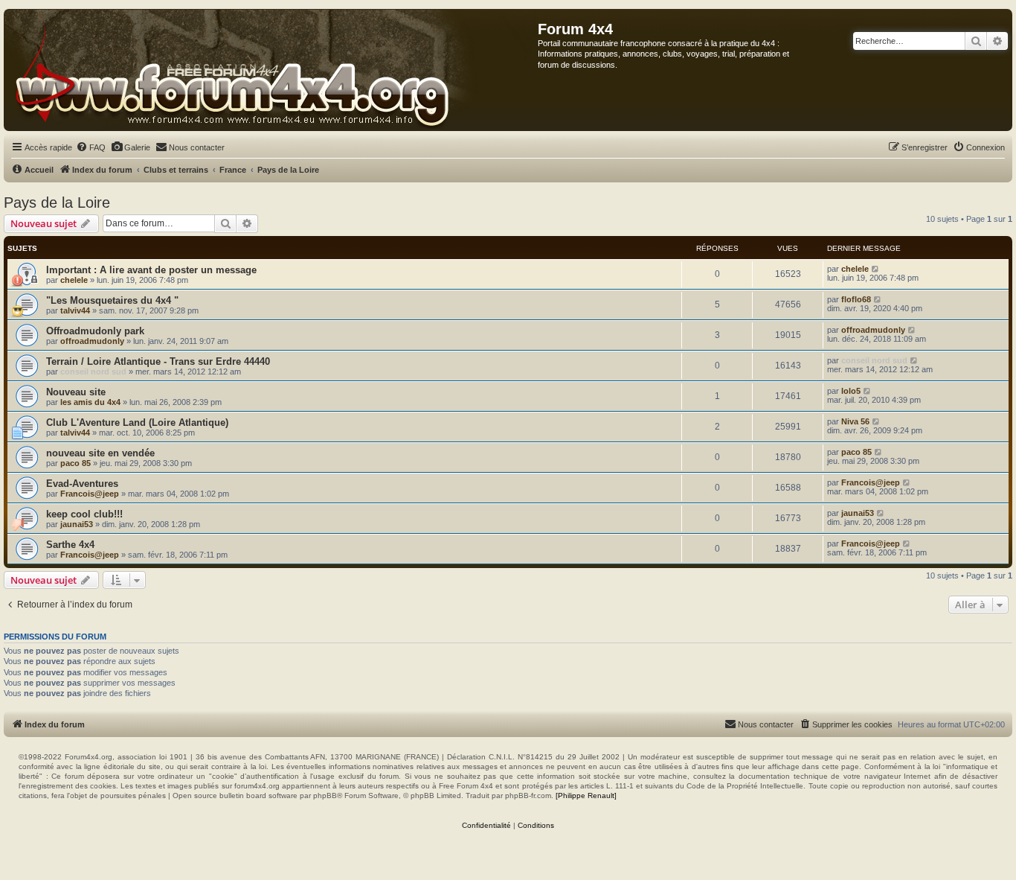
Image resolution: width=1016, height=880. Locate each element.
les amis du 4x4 (90, 402)
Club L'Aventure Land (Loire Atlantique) (137, 422)
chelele (74, 279)
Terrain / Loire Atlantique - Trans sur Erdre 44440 (158, 361)
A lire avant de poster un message (178, 269)
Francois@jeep (89, 493)
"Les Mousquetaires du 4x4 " (112, 300)
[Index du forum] (271, 70)
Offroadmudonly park (95, 331)
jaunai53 (76, 524)
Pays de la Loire (57, 202)
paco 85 (75, 463)
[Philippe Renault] (586, 795)
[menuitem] (91, 147)
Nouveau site (76, 392)
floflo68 (856, 299)
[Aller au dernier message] (876, 268)
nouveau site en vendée (100, 453)
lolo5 (851, 390)
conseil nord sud (93, 371)
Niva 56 (855, 421)
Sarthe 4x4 (70, 544)
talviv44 (75, 310)
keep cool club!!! (84, 514)
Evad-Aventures (82, 483)
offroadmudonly (92, 341)
